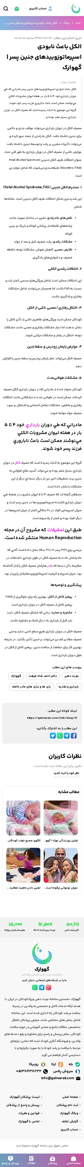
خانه (78, 23)
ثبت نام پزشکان (67, 1105)
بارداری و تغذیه (69, 686)
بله (71, 1064)
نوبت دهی (71, 676)
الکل (17, 463)
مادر (50, 566)
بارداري (32, 425)
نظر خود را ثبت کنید (66, 773)
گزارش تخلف (70, 1121)
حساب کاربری (69, 1129)
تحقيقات (55, 530)
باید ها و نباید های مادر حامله (31, 686)
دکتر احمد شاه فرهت (43, 676)
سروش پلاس (63, 1071)
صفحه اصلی (70, 1097)
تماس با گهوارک (29, 1121)
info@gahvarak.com (58, 1078)
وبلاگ (66, 23)
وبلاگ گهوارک (69, 1113)
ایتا (54, 1064)
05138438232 (29, 1071)
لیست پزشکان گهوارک (25, 1097)
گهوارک (16, 676)
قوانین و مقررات (29, 1113)
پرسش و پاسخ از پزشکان (23, 1105)
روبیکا (34, 1064)
